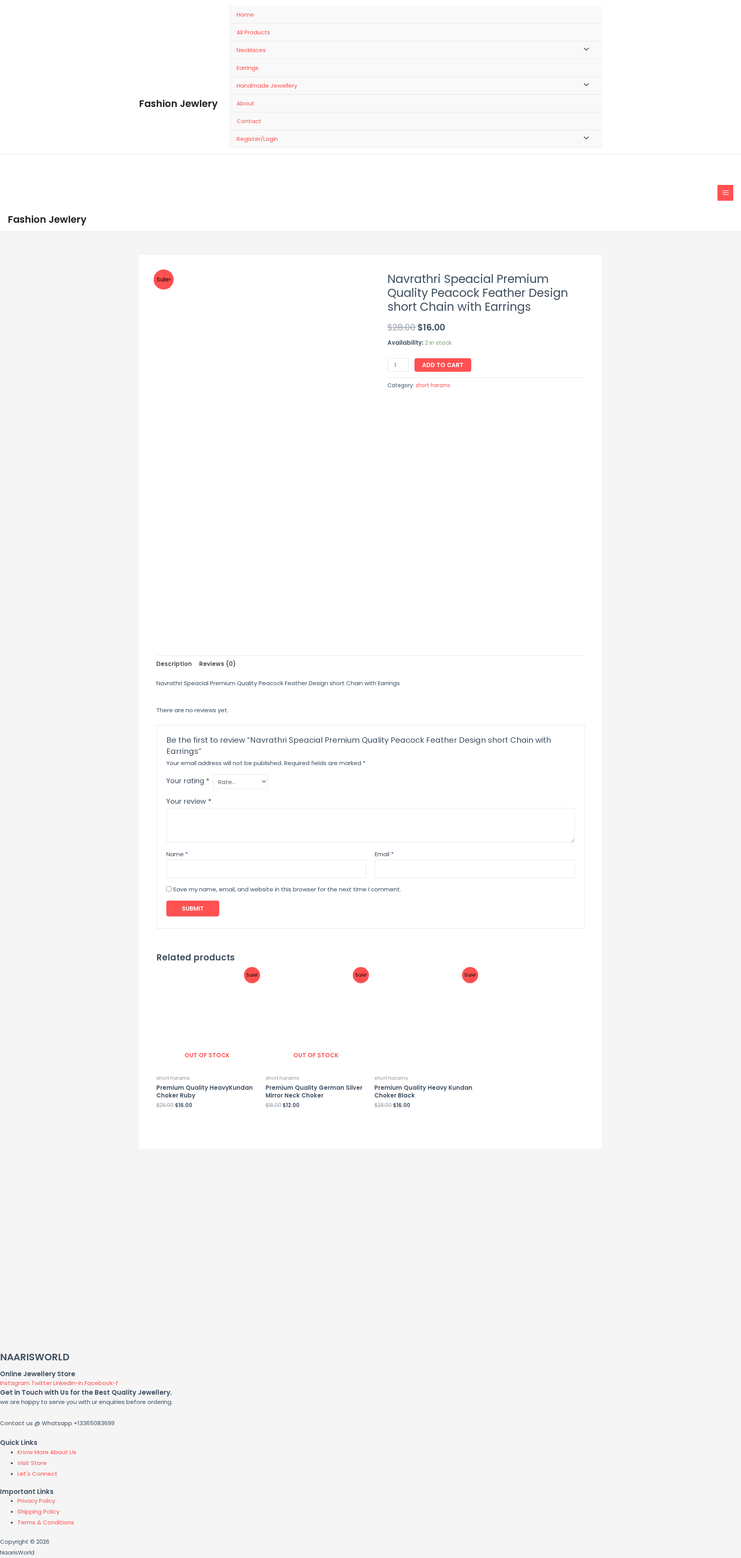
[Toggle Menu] (584, 49)
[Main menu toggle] (725, 193)
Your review (188, 801)
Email (384, 854)
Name (177, 854)
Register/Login (257, 139)
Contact (249, 121)
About (245, 103)
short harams (433, 385)
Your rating (188, 781)
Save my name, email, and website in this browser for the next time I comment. (287, 889)
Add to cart (443, 365)
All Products (253, 32)
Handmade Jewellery (267, 85)
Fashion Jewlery (178, 103)
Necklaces (251, 50)
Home (245, 14)
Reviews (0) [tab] (217, 664)
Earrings (248, 68)
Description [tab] (174, 664)
